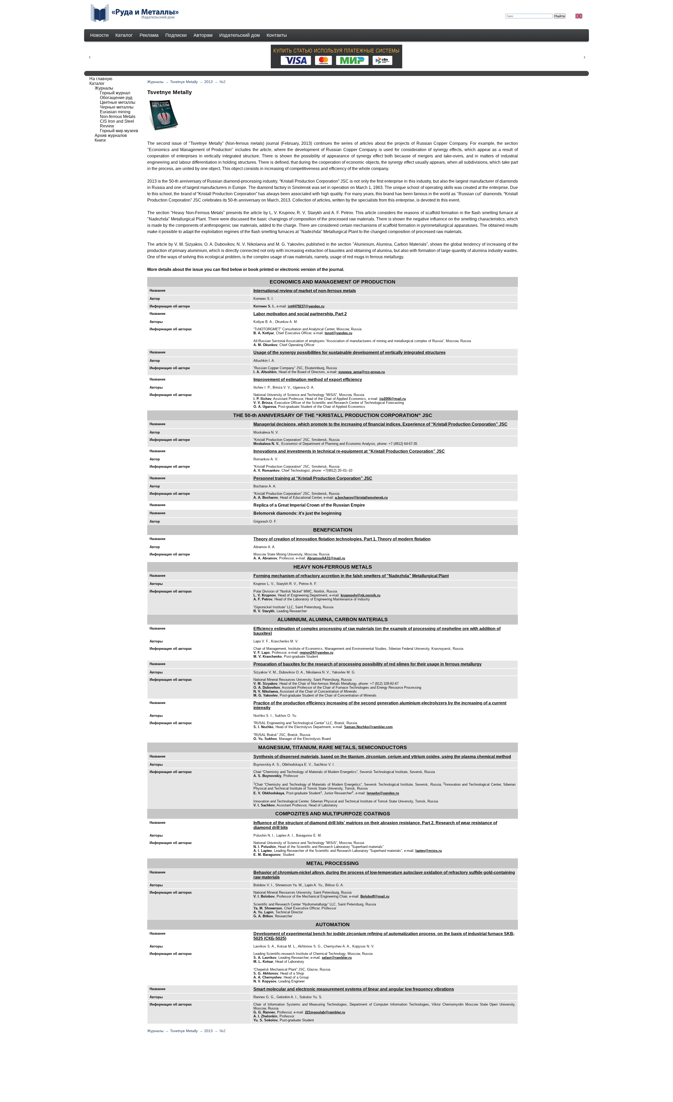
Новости (99, 35)
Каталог (124, 35)
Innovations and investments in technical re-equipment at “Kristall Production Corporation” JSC (349, 451)
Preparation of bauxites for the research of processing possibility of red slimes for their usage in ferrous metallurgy (367, 664)
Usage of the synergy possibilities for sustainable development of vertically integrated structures (349, 352)
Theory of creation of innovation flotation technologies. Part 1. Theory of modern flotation (342, 539)
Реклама (149, 35)
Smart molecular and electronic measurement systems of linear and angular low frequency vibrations (353, 989)
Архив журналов (111, 135)
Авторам (202, 35)
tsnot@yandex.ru (338, 333)
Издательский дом (239, 35)
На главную (100, 78)
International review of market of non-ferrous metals (304, 291)
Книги (100, 140)
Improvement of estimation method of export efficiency (307, 379)
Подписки (176, 35)
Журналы (155, 82)
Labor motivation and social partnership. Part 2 (300, 314)
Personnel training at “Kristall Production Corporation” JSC (312, 478)
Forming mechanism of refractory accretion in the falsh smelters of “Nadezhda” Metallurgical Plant (351, 576)
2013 (208, 82)
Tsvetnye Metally (184, 82)
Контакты (277, 35)
